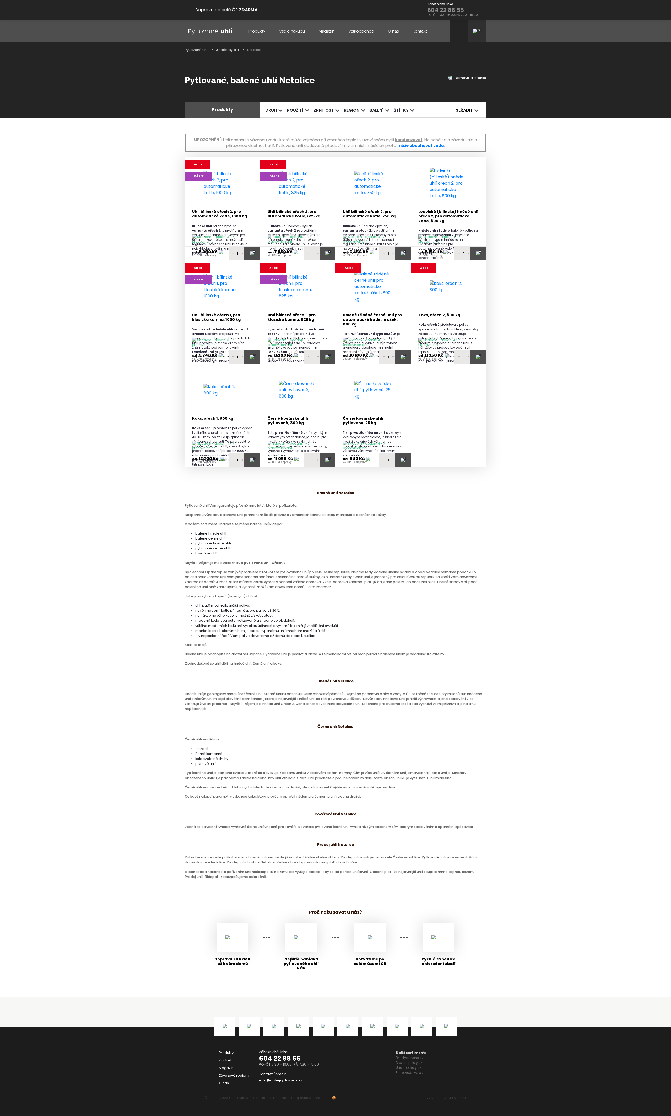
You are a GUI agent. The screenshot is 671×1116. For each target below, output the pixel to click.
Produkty (256, 31)
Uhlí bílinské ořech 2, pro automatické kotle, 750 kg (369, 214)
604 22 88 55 (280, 1058)
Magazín (326, 31)
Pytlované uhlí (196, 49)
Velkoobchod (361, 31)
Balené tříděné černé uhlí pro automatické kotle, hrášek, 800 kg (372, 320)
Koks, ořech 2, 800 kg (439, 315)
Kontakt (420, 31)
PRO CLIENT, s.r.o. (453, 1098)
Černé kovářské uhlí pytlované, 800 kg (288, 420)
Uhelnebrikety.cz (408, 1067)
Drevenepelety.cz (409, 1062)
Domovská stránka (470, 78)
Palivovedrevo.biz (409, 1072)
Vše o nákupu (292, 31)
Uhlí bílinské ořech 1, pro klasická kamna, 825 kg (292, 317)
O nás (393, 31)
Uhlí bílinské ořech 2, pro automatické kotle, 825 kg (294, 214)
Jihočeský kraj (228, 49)
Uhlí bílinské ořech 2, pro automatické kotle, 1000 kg (219, 214)
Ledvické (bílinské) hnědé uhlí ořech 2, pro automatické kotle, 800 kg (448, 216)
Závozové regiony (234, 1075)
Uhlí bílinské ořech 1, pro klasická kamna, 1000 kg (216, 317)
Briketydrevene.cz (409, 1057)
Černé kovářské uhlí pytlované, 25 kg (363, 420)
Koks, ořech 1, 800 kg (212, 418)
